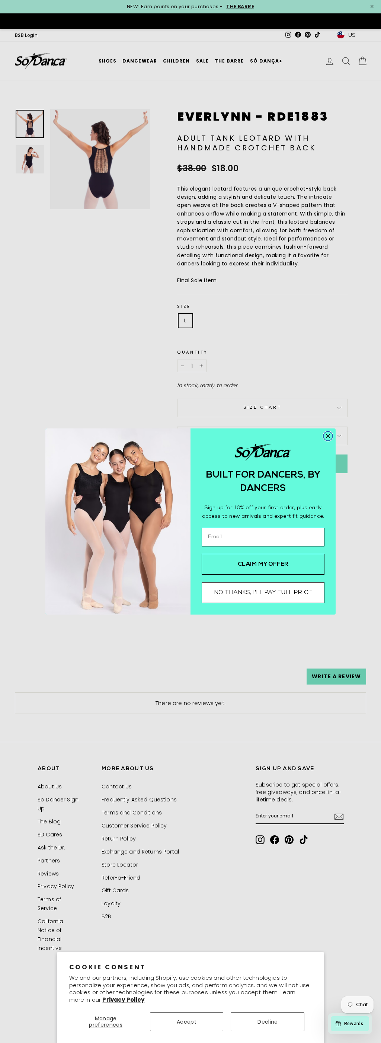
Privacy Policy (123, 1000)
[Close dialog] (328, 436)
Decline (267, 1022)
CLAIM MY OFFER (263, 564)
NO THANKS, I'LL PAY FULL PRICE (263, 593)
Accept (186, 1022)
